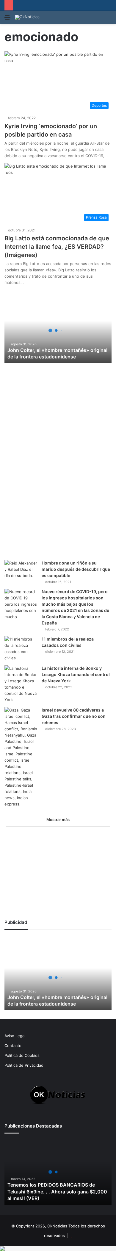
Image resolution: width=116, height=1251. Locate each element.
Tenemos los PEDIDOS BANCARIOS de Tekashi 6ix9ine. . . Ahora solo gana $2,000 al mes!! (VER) (57, 1191)
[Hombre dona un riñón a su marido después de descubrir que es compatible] (20, 571)
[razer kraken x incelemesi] (58, 1248)
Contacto (12, 1045)
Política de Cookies (22, 1055)
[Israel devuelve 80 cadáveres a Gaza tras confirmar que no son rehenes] (20, 757)
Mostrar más (58, 819)
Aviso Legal (14, 1035)
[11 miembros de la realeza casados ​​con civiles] (20, 648)
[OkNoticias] (27, 17)
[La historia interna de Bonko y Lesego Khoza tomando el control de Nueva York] (20, 684)
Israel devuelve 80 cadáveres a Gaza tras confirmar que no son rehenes (74, 716)
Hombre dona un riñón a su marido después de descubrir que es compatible (76, 569)
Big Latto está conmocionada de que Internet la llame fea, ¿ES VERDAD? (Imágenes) (56, 247)
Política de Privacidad (23, 1065)
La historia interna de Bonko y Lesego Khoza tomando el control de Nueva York (76, 674)
